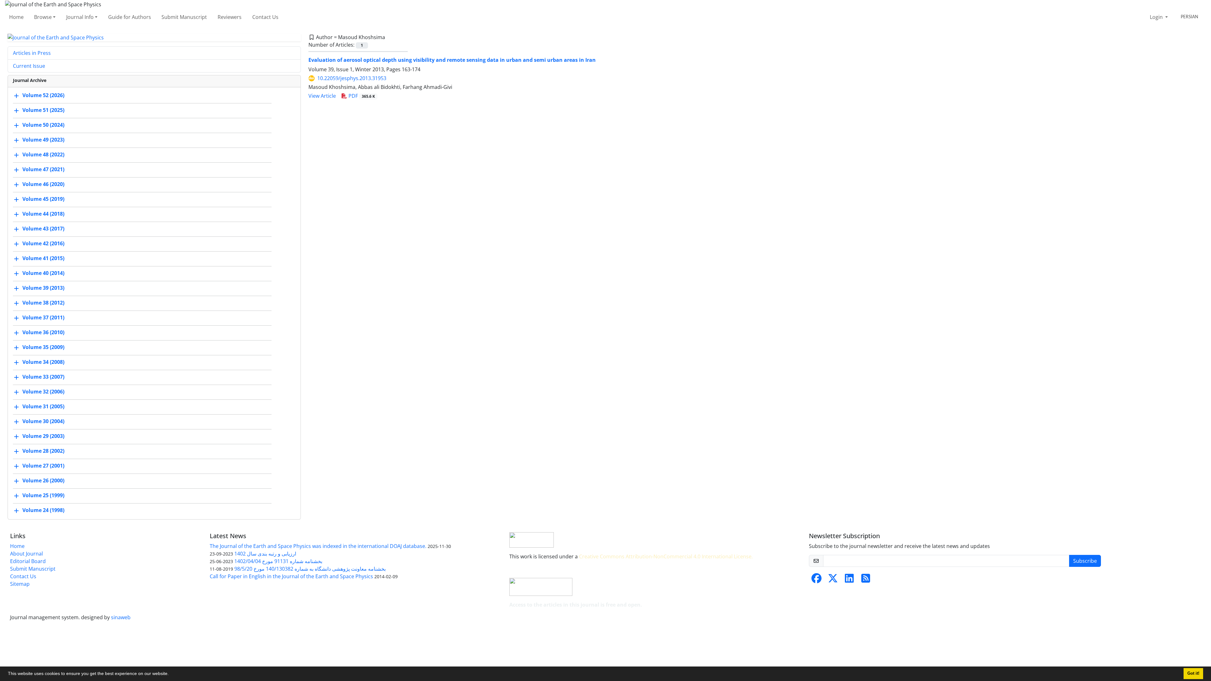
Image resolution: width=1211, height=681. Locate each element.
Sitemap (20, 583)
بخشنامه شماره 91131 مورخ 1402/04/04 (278, 561)
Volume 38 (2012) (43, 303)
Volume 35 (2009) (43, 347)
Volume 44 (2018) (43, 214)
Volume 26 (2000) (43, 480)
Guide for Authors (129, 17)
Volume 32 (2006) (43, 391)
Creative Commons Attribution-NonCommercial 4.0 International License (665, 556)
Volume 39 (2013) (43, 288)
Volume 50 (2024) (43, 125)
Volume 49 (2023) (43, 140)
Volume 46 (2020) (43, 184)
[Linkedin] (849, 580)
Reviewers (230, 17)
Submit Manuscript (184, 17)
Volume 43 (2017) (43, 228)
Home (16, 17)
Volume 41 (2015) (43, 258)
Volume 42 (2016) (43, 243)
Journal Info (80, 17)
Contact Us (265, 17)
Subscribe (1085, 560)
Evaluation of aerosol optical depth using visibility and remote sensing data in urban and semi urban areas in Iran (452, 59)
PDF (361, 95)
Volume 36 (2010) (43, 332)
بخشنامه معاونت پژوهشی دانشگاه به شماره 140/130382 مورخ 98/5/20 (310, 568)
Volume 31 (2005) (43, 406)
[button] (171, 674)
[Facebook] (816, 580)
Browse (43, 17)
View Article (322, 95)
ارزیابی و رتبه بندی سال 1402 (265, 553)
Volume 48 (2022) (43, 154)
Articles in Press (32, 52)
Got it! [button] (1193, 673)
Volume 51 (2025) (43, 110)
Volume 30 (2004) (43, 421)
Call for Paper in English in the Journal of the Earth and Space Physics (291, 576)
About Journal (26, 553)
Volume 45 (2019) (43, 199)
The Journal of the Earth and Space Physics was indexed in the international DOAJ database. (318, 546)
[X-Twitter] (832, 580)
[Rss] (865, 580)
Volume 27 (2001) (43, 466)
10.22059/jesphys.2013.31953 (351, 78)
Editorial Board (28, 561)
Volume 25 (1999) (43, 495)
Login (1157, 17)
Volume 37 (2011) (43, 317)
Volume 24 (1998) (43, 510)
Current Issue (29, 65)
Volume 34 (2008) (43, 362)
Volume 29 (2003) (43, 436)
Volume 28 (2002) (43, 451)
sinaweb (121, 617)
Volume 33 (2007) (43, 377)
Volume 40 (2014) (43, 273)
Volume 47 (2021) (43, 169)
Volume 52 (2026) (43, 95)
